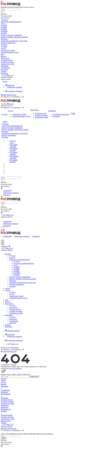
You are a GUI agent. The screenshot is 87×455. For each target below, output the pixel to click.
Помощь (4, 411)
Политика (4, 407)
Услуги (11, 294)
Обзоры (3, 423)
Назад (13, 256)
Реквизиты (5, 405)
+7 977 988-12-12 (7, 75)
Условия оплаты (7, 400)
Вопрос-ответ (6, 421)
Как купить (13, 307)
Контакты (4, 392)
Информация (5, 394)
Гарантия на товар (7, 403)
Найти (4, 438)
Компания (13, 319)
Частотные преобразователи (24, 263)
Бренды (3, 384)
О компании (5, 390)
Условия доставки (7, 402)
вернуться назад (6, 368)
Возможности (6, 409)
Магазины (4, 398)
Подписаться (34, 376)
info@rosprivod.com (9, 95)
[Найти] (2, 11)
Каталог (12, 258)
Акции (3, 380)
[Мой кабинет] (2, 219)
